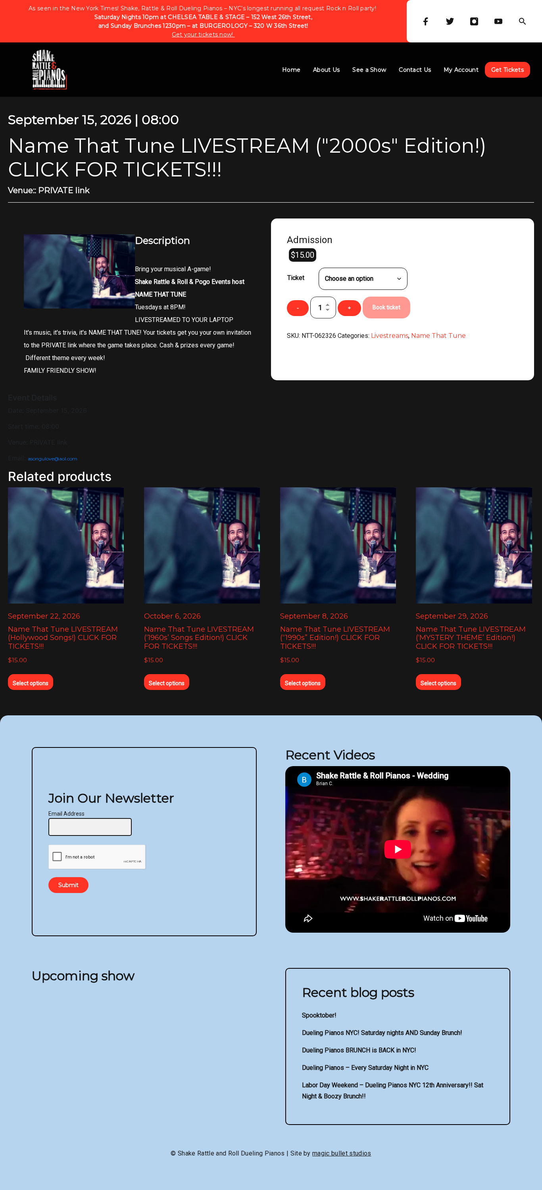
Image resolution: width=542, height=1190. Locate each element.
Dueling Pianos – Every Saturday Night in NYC (365, 1067)
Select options (30, 683)
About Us (326, 69)
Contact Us (415, 69)
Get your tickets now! (203, 34)
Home (291, 69)
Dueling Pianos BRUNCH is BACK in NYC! (359, 1050)
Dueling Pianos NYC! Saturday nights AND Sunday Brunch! (382, 1033)
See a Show (369, 69)
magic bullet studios (341, 1153)
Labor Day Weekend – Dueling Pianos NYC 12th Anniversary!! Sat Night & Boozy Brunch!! (392, 1090)
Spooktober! (319, 1015)
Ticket (295, 278)
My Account (461, 69)
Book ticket (386, 307)
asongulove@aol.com (52, 459)
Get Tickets (507, 69)
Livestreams (389, 335)
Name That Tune (438, 335)
